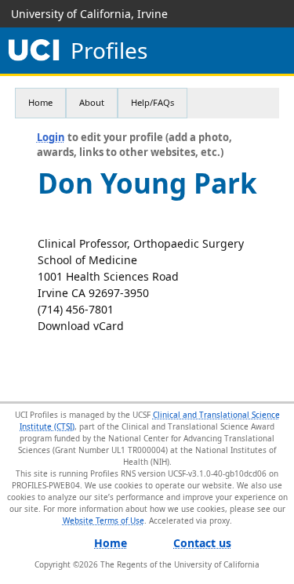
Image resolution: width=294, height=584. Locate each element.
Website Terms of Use (103, 520)
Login (51, 137)
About (91, 102)
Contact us (202, 542)
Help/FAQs (152, 102)
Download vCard (81, 325)
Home (40, 102)
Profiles (109, 50)
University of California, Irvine (89, 13)
